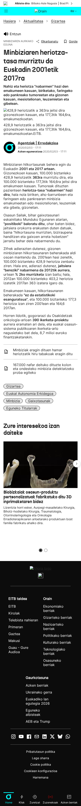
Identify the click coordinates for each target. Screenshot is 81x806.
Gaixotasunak (39, 401)
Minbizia (13, 401)
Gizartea (13, 386)
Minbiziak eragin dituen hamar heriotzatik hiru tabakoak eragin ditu (43, 352)
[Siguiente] (72, 3)
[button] (76, 463)
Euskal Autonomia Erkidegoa (29, 393)
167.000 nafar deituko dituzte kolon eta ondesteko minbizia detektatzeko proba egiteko (43, 369)
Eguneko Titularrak (21, 408)
